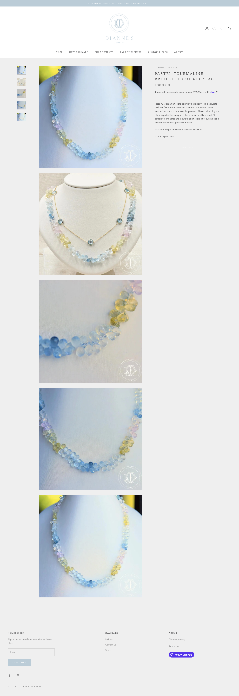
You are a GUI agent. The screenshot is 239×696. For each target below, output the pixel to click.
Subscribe (19, 663)
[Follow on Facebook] (9, 675)
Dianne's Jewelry (167, 67)
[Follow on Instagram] (18, 675)
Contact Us (110, 645)
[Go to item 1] (21, 70)
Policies (109, 639)
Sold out (188, 147)
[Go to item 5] (21, 116)
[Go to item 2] (21, 81)
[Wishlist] (221, 28)
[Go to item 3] (21, 93)
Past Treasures (131, 52)
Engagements (104, 52)
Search (108, 650)
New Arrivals (78, 52)
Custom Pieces (158, 52)
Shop (59, 52)
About (178, 52)
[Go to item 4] (21, 105)
